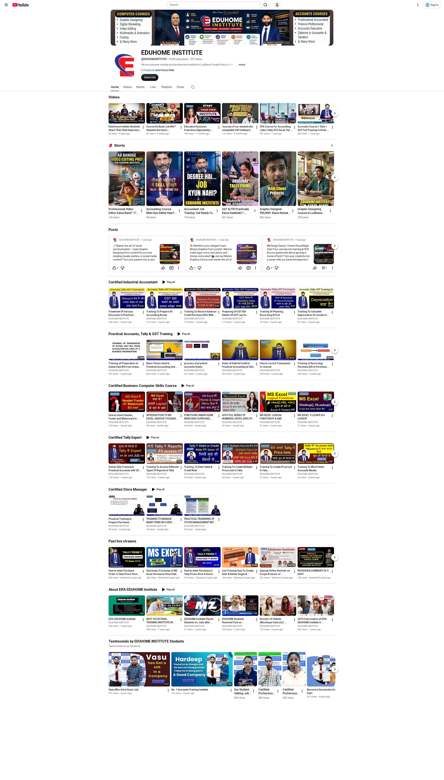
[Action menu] (178, 267)
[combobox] (214, 5)
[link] (146, 255)
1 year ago (147, 240)
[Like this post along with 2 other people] (191, 268)
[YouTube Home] (20, 5)
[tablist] (222, 87)
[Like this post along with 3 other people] (114, 268)
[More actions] (143, 127)
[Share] (163, 267)
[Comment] (171, 267)
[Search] (265, 4)
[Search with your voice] (277, 4)
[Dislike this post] (122, 268)
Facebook (149, 70)
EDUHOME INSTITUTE (119, 318)
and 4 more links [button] (164, 70)
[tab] (115, 87)
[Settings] (418, 5)
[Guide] (6, 5)
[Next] (334, 113)
